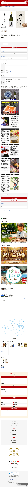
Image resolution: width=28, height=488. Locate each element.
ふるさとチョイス (14, 463)
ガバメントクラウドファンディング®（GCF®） (14, 464)
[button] (27, 3)
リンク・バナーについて (18, 481)
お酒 (4, 210)
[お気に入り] (26, 486)
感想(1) (2, 351)
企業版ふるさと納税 (14, 467)
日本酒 (6, 210)
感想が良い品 (2, 383)
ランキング (11, 4)
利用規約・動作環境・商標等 (14, 483)
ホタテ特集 (15, 402)
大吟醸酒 (9, 210)
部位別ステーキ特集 (3, 404)
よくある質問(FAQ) (14, 434)
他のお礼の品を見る (8, 71)
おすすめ (17, 4)
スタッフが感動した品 (3, 391)
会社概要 (8, 481)
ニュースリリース (12, 481)
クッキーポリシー (17, 482)
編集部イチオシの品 (3, 389)
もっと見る (25, 298)
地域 (7, 4)
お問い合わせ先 (3, 56)
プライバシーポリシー (11, 482)
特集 (21, 4)
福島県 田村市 (2, 367)
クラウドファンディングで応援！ (4, 410)
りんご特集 (2, 402)
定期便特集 (15, 404)
